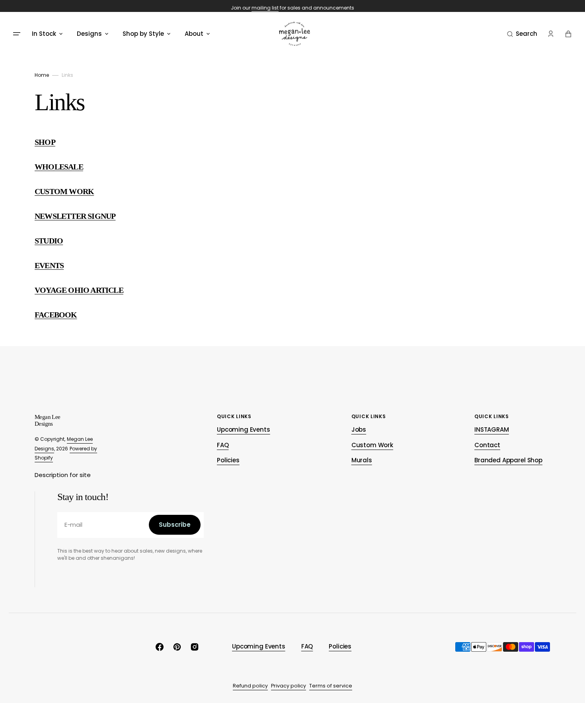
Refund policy (250, 685)
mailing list (265, 7)
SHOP (45, 142)
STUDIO (49, 240)
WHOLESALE (59, 166)
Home (42, 75)
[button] (522, 34)
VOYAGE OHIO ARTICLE (79, 290)
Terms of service (330, 685)
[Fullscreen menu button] (16, 33)
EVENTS (49, 265)
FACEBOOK (56, 314)
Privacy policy (288, 685)
